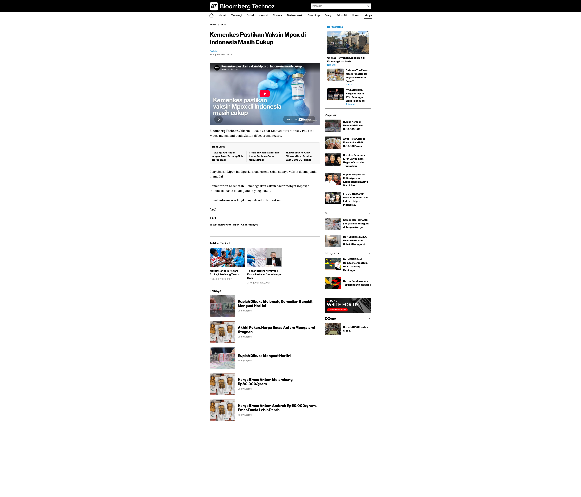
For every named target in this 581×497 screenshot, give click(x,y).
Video (224, 25)
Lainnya (368, 15)
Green (355, 15)
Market (222, 15)
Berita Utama (335, 27)
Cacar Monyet (249, 225)
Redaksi (214, 51)
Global (250, 15)
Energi (328, 15)
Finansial (277, 15)
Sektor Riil (341, 15)
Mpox (236, 225)
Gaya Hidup (313, 15)
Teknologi (236, 15)
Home (213, 25)
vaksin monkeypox (220, 225)
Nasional (263, 15)
